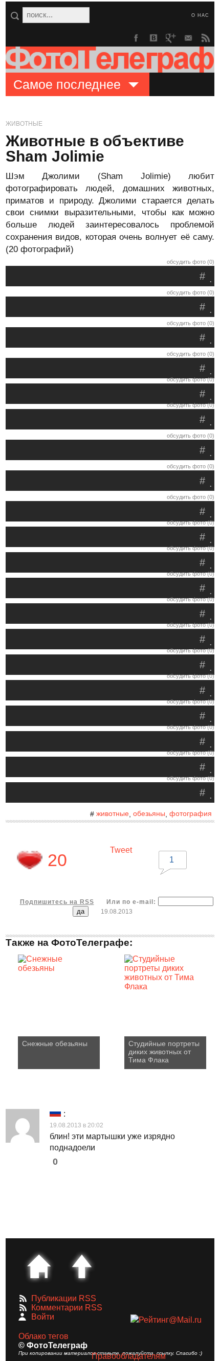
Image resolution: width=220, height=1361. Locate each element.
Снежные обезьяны (54, 1043)
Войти (42, 1316)
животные (112, 813)
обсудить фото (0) (190, 262)
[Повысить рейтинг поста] (29, 860)
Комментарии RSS (66, 1307)
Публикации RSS (63, 1298)
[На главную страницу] (38, 1266)
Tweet (121, 850)
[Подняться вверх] (81, 1266)
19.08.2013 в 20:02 (76, 1125)
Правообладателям (129, 1356)
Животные (24, 123)
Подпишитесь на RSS (57, 901)
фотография (190, 813)
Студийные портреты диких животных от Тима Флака (164, 1051)
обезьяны (149, 813)
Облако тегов (43, 1336)
